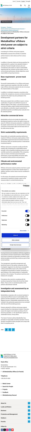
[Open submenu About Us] (29, 403)
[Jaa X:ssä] (9, 329)
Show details (23, 230)
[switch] (27, 215)
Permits (3, 422)
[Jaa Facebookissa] (6, 329)
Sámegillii (28, 1)
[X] (4, 430)
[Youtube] (12, 430)
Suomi (14, 1)
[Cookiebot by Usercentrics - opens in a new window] (23, 186)
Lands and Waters (6, 407)
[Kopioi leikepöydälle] (13, 329)
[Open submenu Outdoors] (29, 418)
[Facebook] (2, 430)
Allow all (15, 235)
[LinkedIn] (10, 430)
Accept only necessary (15, 244)
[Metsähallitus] (6, 5)
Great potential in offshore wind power (9, 30)
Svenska (18, 1)
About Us (3, 403)
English (23, 1)
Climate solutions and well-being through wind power (12, 29)
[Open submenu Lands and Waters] (29, 407)
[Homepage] (21, 5)
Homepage (3, 27)
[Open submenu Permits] (29, 421)
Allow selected (15, 240)
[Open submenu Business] (29, 410)
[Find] (25, 5)
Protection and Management (9, 414)
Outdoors (3, 418)
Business (9, 27)
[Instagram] (7, 430)
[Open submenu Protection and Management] (29, 414)
